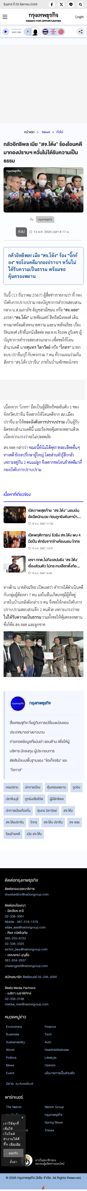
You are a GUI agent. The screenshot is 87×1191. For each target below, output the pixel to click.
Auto (48, 1042)
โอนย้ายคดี (13, 834)
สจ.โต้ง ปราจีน (53, 822)
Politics (11, 1058)
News (46, 132)
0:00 (14, 32)
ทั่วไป (59, 132)
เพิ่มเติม (15, 1144)
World (10, 1050)
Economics (14, 1027)
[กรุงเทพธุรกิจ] (43, 17)
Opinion (50, 1065)
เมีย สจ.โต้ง (34, 834)
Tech (48, 1034)
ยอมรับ (13, 1153)
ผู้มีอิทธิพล (57, 799)
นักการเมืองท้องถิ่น (18, 811)
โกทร (34, 822)
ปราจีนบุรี (12, 799)
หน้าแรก (29, 132)
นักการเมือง (32, 787)
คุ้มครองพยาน (56, 787)
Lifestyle (50, 1058)
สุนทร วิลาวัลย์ (47, 811)
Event (10, 1073)
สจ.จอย (74, 822)
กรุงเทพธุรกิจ (53, 1115)
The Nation (14, 1107)
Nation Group (54, 1107)
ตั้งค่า (13, 1162)
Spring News (54, 1122)
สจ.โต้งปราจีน (15, 822)
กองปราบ (12, 787)
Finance (50, 1027)
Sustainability (15, 1042)
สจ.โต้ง (68, 811)
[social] (52, 4)
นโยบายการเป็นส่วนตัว (60, 1073)
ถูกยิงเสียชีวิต (34, 799)
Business (12, 1034)
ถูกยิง (76, 787)
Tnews (49, 1130)
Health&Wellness (57, 1050)
